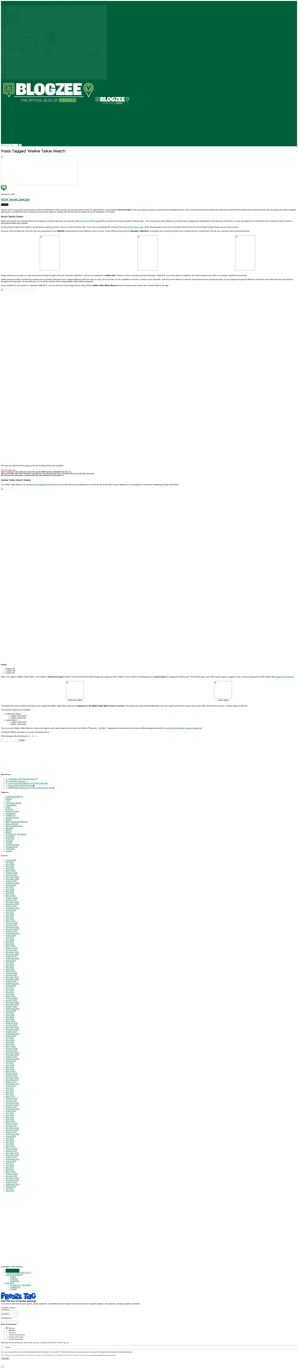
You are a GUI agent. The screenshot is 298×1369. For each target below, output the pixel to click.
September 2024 (12, 908)
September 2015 (12, 1134)
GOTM (8, 820)
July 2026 (10, 862)
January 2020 (11, 1025)
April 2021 (10, 994)
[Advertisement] (18, 756)
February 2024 (12, 923)
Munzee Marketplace (14, 826)
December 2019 (12, 1028)
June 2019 (10, 1040)
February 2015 (12, 1149)
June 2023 (10, 940)
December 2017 (12, 1078)
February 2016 (12, 1124)
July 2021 (10, 988)
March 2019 (10, 1046)
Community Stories (13, 803)
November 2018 (12, 1055)
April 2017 (10, 1094)
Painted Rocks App (16, 1339)
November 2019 (12, 1030)
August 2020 (11, 1011)
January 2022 (11, 975)
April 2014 (10, 1170)
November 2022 (12, 954)
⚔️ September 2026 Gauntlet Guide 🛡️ (22, 779)
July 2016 (10, 1113)
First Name (5, 1309)
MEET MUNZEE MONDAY (17, 822)
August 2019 (11, 1036)
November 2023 (12, 929)
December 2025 (12, 877)
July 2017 (10, 1088)
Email (8, 1347)
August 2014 (11, 1161)
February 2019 (12, 1048)
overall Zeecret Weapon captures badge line (183, 728)
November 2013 (12, 1180)
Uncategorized (12, 847)
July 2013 (10, 1189)
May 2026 (10, 866)
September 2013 (12, 1184)
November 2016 (12, 1105)
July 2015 (10, 1138)
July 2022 (10, 963)
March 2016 (10, 1122)
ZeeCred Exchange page (133, 227)
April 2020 (10, 1019)
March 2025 (10, 896)
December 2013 (12, 1178)
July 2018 (10, 1063)
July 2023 (10, 938)
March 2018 (10, 1071)
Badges (9, 799)
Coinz (8, 801)
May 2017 (10, 1092)
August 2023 (11, 935)
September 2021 (12, 984)
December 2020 (12, 1002)
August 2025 (11, 885)
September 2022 (12, 958)
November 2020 (12, 1005)
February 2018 (12, 1074)
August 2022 (11, 961)
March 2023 (10, 946)
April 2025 (10, 894)
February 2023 (12, 948)
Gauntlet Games (12, 818)
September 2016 (12, 1109)
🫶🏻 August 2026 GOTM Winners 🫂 (20, 786)
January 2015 (11, 1151)
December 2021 (12, 977)
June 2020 (10, 1015)
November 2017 (12, 1080)
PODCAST (10, 839)
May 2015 (10, 1143)
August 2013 (11, 1186)
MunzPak (9, 828)
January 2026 (11, 875)
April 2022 (10, 969)
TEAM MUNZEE (12, 845)
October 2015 (11, 1132)
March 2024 (10, 921)
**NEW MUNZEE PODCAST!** (19, 123)
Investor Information (16, 1337)
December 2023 (12, 927)
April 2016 (10, 1120)
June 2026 (10, 864)
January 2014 (11, 1176)
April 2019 (10, 1044)
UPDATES (15, 132)
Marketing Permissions (9, 1343)
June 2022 (10, 965)
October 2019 (11, 1032)
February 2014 (12, 1174)
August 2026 (11, 860)
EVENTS (14, 130)
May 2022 (10, 967)
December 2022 (12, 952)
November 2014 (12, 1155)
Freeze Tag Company (17, 1335)
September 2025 (12, 883)
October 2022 (11, 956)
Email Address (6, 1318)
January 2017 (11, 1101)
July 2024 (10, 912)
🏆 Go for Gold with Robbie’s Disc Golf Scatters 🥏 (27, 783)
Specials (9, 841)
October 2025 (11, 881)
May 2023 (10, 942)
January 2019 (11, 1051)
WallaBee (12, 1330)
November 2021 (12, 979)
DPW (8, 807)
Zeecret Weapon (39, 485)
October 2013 (11, 1182)
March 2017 (10, 1097)
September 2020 (12, 1009)
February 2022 (12, 973)
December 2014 (12, 1153)
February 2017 (12, 1099)
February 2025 (12, 898)
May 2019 (10, 1042)
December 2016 (12, 1103)
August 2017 (11, 1086)
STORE (13, 141)
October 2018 (11, 1057)
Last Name (5, 1314)
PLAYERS (10, 134)
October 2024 (11, 906)
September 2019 (12, 1034)
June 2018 (10, 1065)
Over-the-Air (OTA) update (90, 221)
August (17, 210)
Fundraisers (10, 813)
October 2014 (11, 1157)
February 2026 (12, 873)
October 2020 (11, 1007)
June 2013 (10, 1191)
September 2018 (12, 1059)
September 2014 (12, 1159)
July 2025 (10, 887)
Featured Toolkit (12, 811)
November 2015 (12, 1130)
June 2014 (10, 1166)
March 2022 (10, 971)
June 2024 (10, 915)
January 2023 (11, 950)
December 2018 (12, 1053)
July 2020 (10, 1013)
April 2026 (10, 869)
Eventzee (12, 1332)
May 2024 (10, 917)
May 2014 (10, 1168)
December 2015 (12, 1128)
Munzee (12, 1328)
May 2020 (10, 1017)
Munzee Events (12, 824)
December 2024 (12, 902)
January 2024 (11, 925)
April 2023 (10, 944)
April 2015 (10, 1145)
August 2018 (11, 1061)
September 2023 (12, 933)
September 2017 (12, 1084)
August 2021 (11, 986)
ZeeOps (9, 851)
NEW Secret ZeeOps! (15, 199)
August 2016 (11, 1111)
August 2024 (11, 910)
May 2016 (10, 1117)
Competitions (11, 805)
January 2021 (11, 1000)
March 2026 (10, 871)
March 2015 (10, 1147)
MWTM (9, 830)
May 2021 (10, 992)
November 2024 (12, 904)
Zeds (54, 227)
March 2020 (10, 1021)
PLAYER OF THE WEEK (21, 136)
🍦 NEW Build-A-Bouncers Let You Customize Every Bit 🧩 (30, 788)
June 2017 (10, 1090)
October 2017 (11, 1082)
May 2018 (10, 1067)
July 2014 (10, 1163)
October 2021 (11, 982)
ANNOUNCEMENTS (15, 125)
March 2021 (10, 996)
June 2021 (10, 990)
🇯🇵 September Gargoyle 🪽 (17, 781)
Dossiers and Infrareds (284, 677)
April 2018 (10, 1069)
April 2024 (10, 919)
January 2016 (11, 1126)
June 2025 (10, 889)
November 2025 (12, 879)
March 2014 (10, 1172)
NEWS (13, 128)
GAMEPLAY (15, 139)
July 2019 (10, 1038)
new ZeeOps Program (146, 210)
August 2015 (11, 1136)
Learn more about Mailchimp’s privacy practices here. (102, 1355)
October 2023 (11, 931)
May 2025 (10, 892)
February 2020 (12, 1023)
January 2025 (11, 900)
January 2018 (11, 1076)
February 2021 (12, 998)
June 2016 (10, 1115)
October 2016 (11, 1107)
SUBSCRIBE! (12, 121)
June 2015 (10, 1140)
